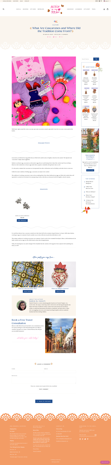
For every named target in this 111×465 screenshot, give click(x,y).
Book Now (90, 170)
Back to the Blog (45, 401)
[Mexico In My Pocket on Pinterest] (87, 439)
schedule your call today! (27, 338)
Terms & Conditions (37, 451)
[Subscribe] (95, 435)
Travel (94, 9)
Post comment (43, 389)
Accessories (78, 9)
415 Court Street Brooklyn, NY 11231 (63, 431)
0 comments (65, 34)
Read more (27, 291)
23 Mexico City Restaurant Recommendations (90, 202)
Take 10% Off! (105, 462)
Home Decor (70, 9)
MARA (58, 461)
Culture (55, 25)
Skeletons (25, 9)
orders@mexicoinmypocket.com (65, 438)
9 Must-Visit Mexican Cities (89, 187)
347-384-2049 (59, 433)
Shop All (18, 9)
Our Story (15, 1)
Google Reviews (7, 1)
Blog (21, 1)
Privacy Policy (36, 448)
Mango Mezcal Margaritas (89, 182)
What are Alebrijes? (90, 191)
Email (46, 368)
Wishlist (27, 1)
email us (16, 444)
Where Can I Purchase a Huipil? (90, 196)
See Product (22, 220)
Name (13, 368)
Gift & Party (87, 9)
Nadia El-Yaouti (49, 34)
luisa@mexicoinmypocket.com (62, 441)
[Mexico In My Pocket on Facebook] (82, 439)
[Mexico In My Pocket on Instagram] (80, 439)
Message (14, 375)
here (26, 456)
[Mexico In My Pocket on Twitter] (85, 439)
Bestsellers (41, 9)
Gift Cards (33, 9)
